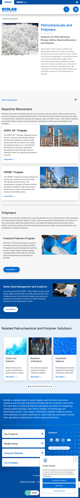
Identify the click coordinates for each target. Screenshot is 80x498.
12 (51, 386)
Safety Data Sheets (27, 482)
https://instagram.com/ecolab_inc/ (63, 440)
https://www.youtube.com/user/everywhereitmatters (69, 440)
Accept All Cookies (59, 480)
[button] (66, 9)
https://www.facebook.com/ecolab (57, 440)
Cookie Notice (47, 476)
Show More (10, 377)
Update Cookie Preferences (59, 448)
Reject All (59, 485)
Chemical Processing (10, 19)
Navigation (9, 100)
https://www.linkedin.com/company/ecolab (51, 440)
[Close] (75, 459)
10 (47, 386)
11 (49, 386)
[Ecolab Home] (8, 9)
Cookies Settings (59, 491)
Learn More (8, 159)
